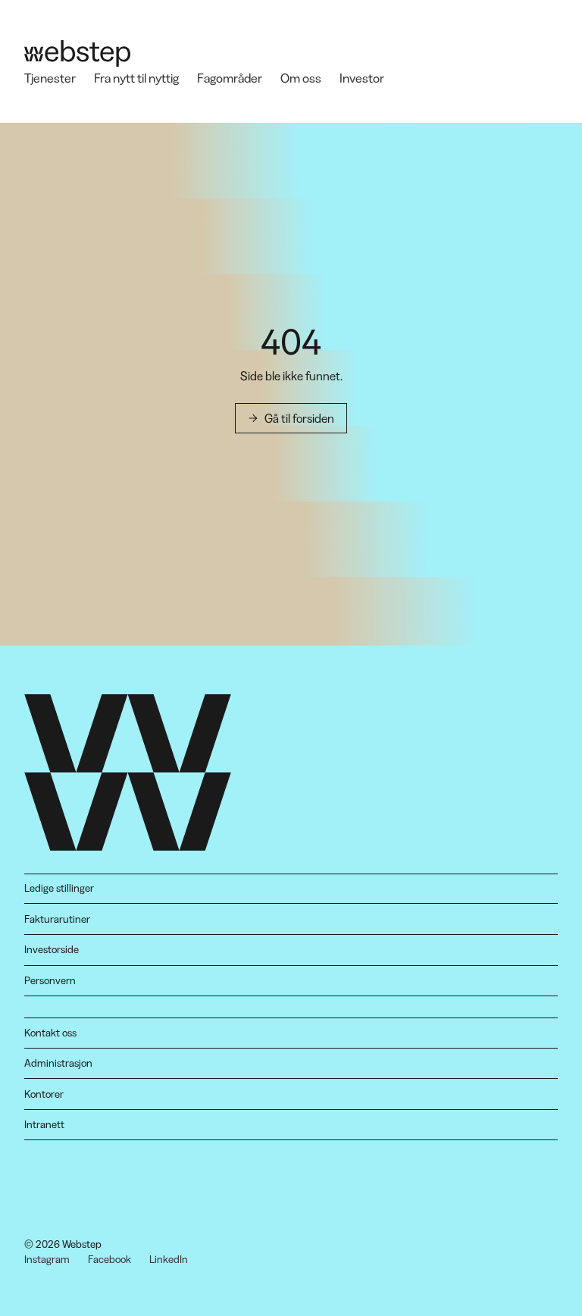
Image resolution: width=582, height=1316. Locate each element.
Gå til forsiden (299, 418)
